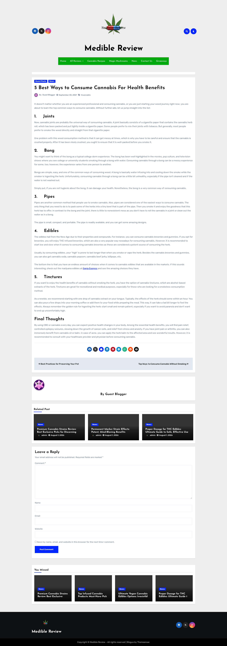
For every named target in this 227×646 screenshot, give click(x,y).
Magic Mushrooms (118, 61)
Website (39, 529)
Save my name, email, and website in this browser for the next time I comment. (75, 542)
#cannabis (86, 95)
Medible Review (113, 49)
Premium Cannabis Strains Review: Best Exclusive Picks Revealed (53, 597)
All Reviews (76, 61)
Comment (40, 463)
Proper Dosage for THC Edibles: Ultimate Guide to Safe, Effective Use (174, 597)
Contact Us (146, 61)
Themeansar (143, 642)
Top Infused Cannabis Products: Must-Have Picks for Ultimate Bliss (93, 597)
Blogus (130, 642)
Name (37, 503)
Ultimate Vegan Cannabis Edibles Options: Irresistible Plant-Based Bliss (133, 597)
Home (63, 61)
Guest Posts (40, 81)
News (134, 61)
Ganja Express (90, 268)
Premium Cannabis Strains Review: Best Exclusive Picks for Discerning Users (56, 432)
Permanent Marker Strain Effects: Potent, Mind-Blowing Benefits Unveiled (110, 432)
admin (44, 435)
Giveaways (161, 61)
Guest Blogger (48, 95)
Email (37, 516)
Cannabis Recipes (96, 61)
